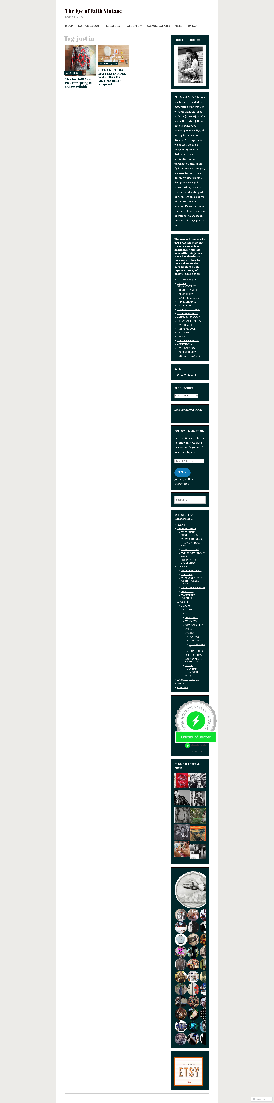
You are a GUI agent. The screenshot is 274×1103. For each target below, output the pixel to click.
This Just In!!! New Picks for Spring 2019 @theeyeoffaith (80, 82)
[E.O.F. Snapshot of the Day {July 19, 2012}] (182, 815)
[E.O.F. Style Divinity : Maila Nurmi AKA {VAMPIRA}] (198, 852)
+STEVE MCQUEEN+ (187, 329)
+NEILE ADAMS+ (186, 332)
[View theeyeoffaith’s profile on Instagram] (185, 375)
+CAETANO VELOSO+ (188, 309)
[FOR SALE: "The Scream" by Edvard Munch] (198, 834)
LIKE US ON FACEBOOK (188, 409)
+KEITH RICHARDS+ (188, 340)
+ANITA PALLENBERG (188, 317)
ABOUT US (133, 26)
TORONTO (191, 621)
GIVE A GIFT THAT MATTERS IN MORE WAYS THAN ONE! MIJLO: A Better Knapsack (112, 77)
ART (187, 613)
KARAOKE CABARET (158, 26)
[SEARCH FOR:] (190, 500)
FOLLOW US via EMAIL (189, 430)
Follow (182, 472)
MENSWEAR (195, 640)
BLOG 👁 (185, 606)
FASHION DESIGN (88, 26)
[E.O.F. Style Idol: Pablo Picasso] (198, 799)
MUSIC (189, 665)
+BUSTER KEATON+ (187, 352)
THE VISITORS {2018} (192, 539)
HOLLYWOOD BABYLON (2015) (189, 562)
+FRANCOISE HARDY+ (189, 321)
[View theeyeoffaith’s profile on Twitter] (182, 375)
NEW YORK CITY (194, 625)
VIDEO (188, 676)
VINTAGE (194, 637)
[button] (193, 890)
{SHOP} (69, 26)
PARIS (188, 629)
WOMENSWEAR (197, 646)
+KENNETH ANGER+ (188, 290)
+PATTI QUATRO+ (186, 348)
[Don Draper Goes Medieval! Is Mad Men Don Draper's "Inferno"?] (182, 849)
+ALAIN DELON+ (186, 294)
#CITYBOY (186, 574)
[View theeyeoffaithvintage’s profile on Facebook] (178, 375)
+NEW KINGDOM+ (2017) (191, 544)
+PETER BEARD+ (186, 305)
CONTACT (192, 26)
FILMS (188, 609)
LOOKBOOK (113, 26)
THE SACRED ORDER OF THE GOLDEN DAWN (192, 581)
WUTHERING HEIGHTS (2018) (189, 534)
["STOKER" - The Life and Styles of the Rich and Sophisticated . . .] (198, 816)
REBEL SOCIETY (193, 655)
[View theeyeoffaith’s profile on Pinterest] (189, 375)
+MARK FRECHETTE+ (188, 298)
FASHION (190, 633)
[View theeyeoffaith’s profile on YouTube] (192, 375)
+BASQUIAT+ (184, 336)
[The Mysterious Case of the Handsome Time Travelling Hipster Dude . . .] (198, 781)
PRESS (178, 26)
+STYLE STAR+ (196, 651)
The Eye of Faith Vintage (93, 10)
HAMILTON (191, 617)
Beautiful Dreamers (191, 570)
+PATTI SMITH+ (185, 325)
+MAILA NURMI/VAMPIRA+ (187, 285)
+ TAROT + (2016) (190, 549)
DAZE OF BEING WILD (193, 587)
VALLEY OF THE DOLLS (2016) (193, 555)
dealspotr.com (196, 751)
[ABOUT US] (182, 781)
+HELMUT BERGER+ (188, 279)
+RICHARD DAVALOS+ (189, 356)
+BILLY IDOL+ (184, 344)
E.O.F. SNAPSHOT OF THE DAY (194, 660)
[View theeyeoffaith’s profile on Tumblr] (195, 375)
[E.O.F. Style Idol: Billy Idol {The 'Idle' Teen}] (182, 832)
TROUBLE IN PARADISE (188, 597)
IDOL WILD (187, 591)
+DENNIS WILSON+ (187, 313)
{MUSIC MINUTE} (194, 671)
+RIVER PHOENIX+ (187, 302)
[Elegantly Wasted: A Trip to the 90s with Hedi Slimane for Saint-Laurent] (182, 798)
